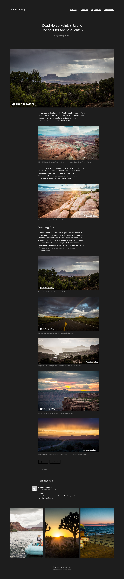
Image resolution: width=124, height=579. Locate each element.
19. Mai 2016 (42, 470)
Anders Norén (67, 570)
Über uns (84, 10)
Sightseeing (60, 36)
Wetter (67, 36)
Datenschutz (109, 10)
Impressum (96, 10)
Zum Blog (73, 10)
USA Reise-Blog (17, 9)
